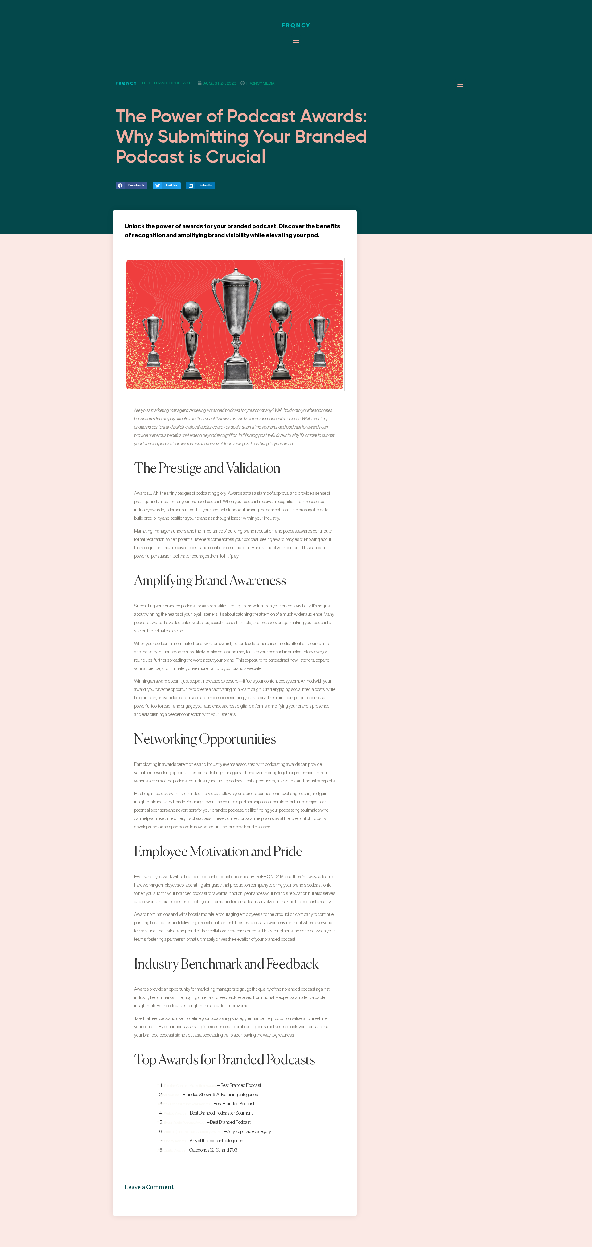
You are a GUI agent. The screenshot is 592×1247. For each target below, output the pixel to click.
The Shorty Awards (171, 1141)
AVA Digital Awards (171, 1150)
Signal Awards (168, 1095)
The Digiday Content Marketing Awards (187, 1085)
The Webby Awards (171, 1113)
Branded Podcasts (173, 83)
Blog (147, 83)
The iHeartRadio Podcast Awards (181, 1122)
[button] (296, 40)
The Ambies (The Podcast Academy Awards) (190, 1132)
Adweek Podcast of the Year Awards (183, 1104)
